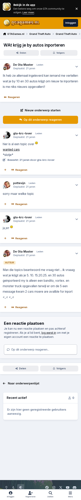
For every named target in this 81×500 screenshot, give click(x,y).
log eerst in (48, 332)
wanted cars (11, 149)
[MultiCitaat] (5, 170)
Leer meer (6, 8)
